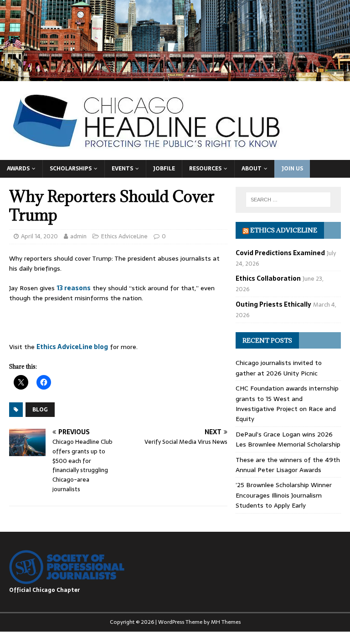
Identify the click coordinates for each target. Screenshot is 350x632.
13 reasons (74, 288)
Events (122, 168)
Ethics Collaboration (268, 278)
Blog (40, 409)
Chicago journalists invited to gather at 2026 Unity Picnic (279, 368)
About (252, 168)
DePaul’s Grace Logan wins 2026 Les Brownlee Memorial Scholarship (288, 439)
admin (78, 236)
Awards (18, 168)
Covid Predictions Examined (280, 253)
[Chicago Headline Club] (175, 76)
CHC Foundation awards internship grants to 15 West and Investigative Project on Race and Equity (287, 403)
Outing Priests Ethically (273, 304)
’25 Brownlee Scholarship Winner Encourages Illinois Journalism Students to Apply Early (284, 495)
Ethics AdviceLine (124, 236)
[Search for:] (288, 199)
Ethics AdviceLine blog (72, 347)
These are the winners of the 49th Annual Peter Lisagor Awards (288, 465)
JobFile (164, 168)
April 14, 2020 (39, 236)
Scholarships (71, 168)
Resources (205, 168)
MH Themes (226, 622)
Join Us (292, 168)
